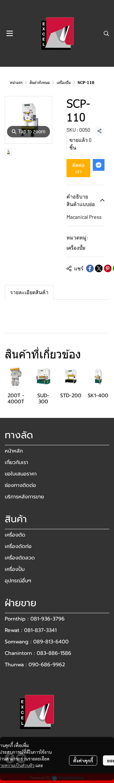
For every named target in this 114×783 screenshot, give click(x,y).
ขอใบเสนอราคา (21, 474)
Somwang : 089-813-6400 (37, 642)
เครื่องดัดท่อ (18, 546)
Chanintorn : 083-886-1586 (38, 653)
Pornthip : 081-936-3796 (35, 619)
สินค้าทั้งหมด (39, 82)
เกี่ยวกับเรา (16, 462)
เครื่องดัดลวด (20, 558)
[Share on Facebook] (90, 268)
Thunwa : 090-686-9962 (35, 665)
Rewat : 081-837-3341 (31, 630)
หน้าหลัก (14, 451)
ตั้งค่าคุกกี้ (83, 760)
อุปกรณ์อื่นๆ (18, 581)
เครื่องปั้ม (64, 82)
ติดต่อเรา (78, 168)
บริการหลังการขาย (24, 497)
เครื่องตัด (15, 535)
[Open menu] (9, 33)
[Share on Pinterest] (107, 268)
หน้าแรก (16, 82)
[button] (106, 33)
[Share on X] (99, 268)
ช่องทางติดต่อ (20, 485)
